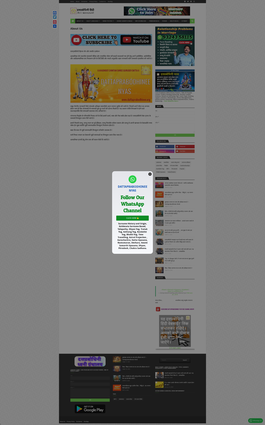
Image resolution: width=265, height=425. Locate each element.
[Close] (150, 174)
